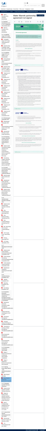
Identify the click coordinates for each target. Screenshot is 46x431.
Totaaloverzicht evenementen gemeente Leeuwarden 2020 (6, 94)
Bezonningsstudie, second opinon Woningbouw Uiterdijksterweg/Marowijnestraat (6, 342)
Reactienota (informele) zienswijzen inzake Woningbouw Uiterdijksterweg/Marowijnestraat (6, 305)
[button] (43, 5)
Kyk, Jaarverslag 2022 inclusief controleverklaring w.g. (6, 228)
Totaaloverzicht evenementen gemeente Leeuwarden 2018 (6, 81)
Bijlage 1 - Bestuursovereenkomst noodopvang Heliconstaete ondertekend (6, 355)
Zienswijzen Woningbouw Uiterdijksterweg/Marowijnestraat (6, 318)
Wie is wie (22, 9)
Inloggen (42, 430)
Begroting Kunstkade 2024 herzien (5, 284)
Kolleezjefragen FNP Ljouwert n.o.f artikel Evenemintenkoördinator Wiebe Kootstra (6, 61)
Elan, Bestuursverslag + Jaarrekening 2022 (6, 217)
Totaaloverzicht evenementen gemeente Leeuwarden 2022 (6, 107)
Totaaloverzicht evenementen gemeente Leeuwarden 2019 (6, 88)
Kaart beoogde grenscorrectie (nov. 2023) (6, 177)
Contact (32, 9)
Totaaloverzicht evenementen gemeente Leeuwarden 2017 (6, 75)
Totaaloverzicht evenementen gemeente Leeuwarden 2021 (6, 100)
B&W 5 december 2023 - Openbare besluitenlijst (5, 17)
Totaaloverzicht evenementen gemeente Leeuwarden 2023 (6, 113)
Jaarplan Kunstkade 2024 (5, 280)
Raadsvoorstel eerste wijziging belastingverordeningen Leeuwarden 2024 (6, 252)
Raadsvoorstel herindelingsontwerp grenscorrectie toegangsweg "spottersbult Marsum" (6, 192)
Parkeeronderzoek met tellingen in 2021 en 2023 (6, 313)
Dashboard (3, 9)
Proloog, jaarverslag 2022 (5, 238)
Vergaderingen (9, 9)
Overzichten (15, 9)
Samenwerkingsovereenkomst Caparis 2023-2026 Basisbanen (6, 128)
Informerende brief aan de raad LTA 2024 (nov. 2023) (6, 420)
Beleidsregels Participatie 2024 (5, 122)
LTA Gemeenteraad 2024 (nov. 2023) (6, 425)
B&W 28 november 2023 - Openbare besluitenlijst (5, 30)
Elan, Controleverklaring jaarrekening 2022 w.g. (5, 222)
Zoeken (25, 3)
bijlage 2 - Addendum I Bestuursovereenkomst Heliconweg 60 (6, 362)
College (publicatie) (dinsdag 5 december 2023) (22, 11)
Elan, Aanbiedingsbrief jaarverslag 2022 (5, 212)
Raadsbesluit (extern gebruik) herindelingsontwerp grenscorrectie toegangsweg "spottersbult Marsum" (6, 184)
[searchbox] (32, 5)
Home (9, 11)
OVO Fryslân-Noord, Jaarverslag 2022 (6, 234)
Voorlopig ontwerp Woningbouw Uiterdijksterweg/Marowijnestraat (6, 323)
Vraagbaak (27, 9)
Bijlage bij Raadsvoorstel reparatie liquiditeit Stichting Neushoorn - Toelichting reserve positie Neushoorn (6, 397)
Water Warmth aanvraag (6, 375)
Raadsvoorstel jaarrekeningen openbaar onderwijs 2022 (6, 206)
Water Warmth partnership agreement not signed (6, 379)
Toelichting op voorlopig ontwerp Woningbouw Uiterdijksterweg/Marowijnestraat (6, 328)
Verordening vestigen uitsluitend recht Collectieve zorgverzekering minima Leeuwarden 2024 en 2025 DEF (6, 161)
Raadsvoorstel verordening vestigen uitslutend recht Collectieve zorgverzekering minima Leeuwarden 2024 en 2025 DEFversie (6, 150)
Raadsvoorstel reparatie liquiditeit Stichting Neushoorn (6, 390)
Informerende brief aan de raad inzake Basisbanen (6, 133)
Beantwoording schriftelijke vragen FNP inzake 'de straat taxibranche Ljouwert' (6, 48)
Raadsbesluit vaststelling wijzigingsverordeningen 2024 (6, 270)
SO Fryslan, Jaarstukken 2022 (5, 242)
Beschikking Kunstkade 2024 (5, 288)
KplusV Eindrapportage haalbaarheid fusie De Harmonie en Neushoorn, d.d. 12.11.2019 (5, 406)
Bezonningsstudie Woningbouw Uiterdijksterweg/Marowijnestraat (6, 336)
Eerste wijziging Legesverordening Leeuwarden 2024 (6, 264)
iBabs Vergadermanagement (31, 430)
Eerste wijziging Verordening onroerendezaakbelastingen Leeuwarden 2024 (6, 258)
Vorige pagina (41, 15)
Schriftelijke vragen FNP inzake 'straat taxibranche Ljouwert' (6, 41)
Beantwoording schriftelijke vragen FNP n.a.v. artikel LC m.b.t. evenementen (6, 69)
